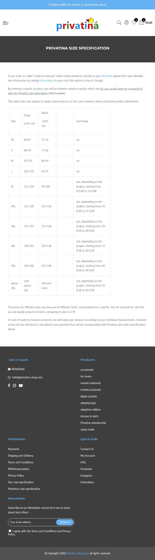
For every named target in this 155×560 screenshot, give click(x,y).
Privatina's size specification (24, 488)
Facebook (86, 468)
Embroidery (87, 482)
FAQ (83, 462)
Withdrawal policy (18, 468)
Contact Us (87, 449)
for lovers (86, 376)
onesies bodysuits (91, 383)
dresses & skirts (89, 416)
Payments (13, 449)
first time (107, 76)
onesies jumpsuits (91, 389)
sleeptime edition (91, 409)
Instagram (86, 475)
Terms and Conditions (20, 462)
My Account (88, 455)
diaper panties (89, 396)
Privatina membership (93, 422)
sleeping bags (88, 402)
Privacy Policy (16, 475)
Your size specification (21, 482)
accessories (87, 369)
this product (47, 80)
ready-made (87, 429)
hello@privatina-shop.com (27, 377)
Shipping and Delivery (20, 455)
